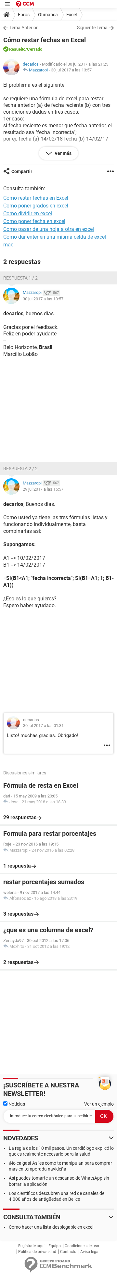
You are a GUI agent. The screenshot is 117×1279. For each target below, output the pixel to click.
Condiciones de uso (82, 1246)
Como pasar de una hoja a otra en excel (48, 229)
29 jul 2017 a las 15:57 (43, 489)
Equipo (54, 1246)
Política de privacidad (37, 1251)
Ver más (63, 153)
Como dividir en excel (27, 213)
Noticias (16, 1104)
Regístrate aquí (31, 1246)
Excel (71, 14)
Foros (24, 14)
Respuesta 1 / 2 (20, 278)
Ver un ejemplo (99, 1104)
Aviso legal (89, 1251)
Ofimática (48, 14)
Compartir (21, 171)
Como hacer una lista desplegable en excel (51, 1227)
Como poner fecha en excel (34, 221)
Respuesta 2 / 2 (20, 468)
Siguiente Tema (92, 27)
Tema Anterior (23, 27)
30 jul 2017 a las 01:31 (43, 725)
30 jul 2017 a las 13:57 (71, 70)
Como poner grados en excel (35, 206)
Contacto (68, 1251)
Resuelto (17, 49)
